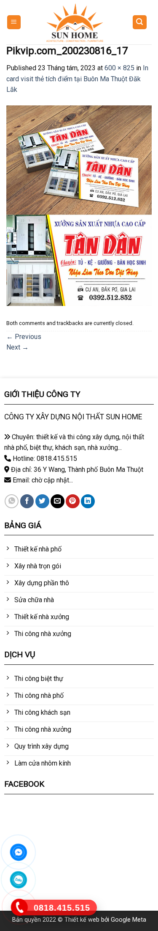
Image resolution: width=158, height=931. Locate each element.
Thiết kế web (81, 919)
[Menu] (14, 22)
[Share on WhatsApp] (12, 501)
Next (17, 347)
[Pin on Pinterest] (73, 501)
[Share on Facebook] (27, 501)
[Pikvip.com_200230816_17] (79, 205)
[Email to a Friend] (57, 501)
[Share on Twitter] (42, 501)
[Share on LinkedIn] (88, 501)
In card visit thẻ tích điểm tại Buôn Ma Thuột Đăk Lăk (77, 79)
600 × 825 (119, 68)
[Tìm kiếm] (140, 22)
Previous (23, 337)
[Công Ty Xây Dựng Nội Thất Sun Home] (74, 22)
